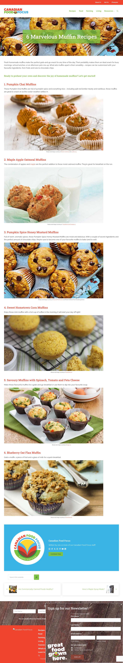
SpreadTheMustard (58, 299)
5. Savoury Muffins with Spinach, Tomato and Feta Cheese (42, 380)
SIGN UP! (77, 657)
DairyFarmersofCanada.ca (69, 224)
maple (32, 164)
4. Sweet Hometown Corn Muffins (26, 307)
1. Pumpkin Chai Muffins (20, 84)
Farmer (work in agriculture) (83, 650)
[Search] (36, 577)
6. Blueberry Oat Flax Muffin (22, 452)
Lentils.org (74, 151)
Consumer (77, 648)
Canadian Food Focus (59, 540)
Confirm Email (101, 641)
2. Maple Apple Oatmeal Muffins (25, 159)
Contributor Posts (57, 554)
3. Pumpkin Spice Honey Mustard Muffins (31, 232)
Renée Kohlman (65, 151)
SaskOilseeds (69, 372)
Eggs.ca (69, 445)
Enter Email (74, 641)
